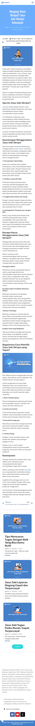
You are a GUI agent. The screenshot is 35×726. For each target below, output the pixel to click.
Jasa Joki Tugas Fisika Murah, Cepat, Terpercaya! (17, 628)
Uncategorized (27, 38)
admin (7, 549)
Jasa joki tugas (10, 41)
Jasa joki (5, 107)
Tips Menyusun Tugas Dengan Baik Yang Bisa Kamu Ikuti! (16, 541)
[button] (32, 2)
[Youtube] (17, 714)
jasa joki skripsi (18, 149)
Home (6, 27)
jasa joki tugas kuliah (22, 41)
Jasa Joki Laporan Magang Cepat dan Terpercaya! (16, 585)
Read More (7, 555)
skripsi (19, 73)
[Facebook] (12, 714)
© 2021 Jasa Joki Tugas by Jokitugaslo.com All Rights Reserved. (17, 723)
